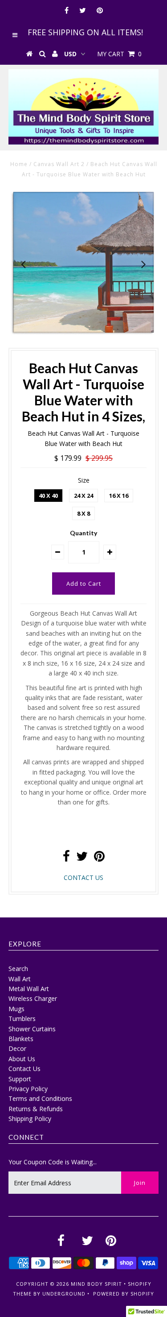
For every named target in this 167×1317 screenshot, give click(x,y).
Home (19, 164)
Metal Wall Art (28, 988)
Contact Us (24, 1068)
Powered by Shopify (123, 1293)
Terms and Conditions (40, 1098)
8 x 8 (83, 513)
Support (19, 1079)
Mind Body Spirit (96, 1283)
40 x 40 (48, 496)
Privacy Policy (28, 1088)
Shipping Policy (29, 1118)
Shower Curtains (32, 1029)
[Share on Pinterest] (99, 858)
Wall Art (19, 979)
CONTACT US (83, 877)
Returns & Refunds (35, 1108)
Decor (17, 1048)
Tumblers (22, 1018)
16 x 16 (118, 496)
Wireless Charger (32, 998)
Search (18, 968)
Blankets (20, 1038)
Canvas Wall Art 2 (59, 164)
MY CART (119, 54)
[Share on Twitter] (82, 858)
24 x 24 (83, 496)
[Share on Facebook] (66, 858)
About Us (21, 1058)
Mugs (16, 1008)
